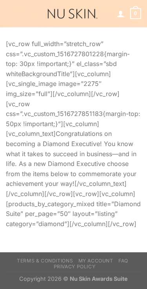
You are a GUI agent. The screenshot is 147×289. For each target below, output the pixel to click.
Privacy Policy (75, 266)
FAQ (123, 261)
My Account (95, 261)
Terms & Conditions (45, 261)
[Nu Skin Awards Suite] (72, 13)
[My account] (121, 13)
